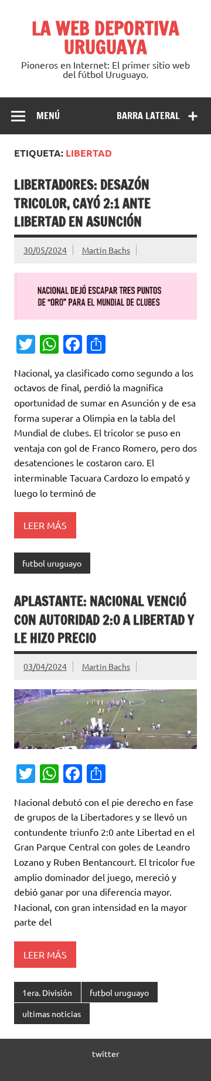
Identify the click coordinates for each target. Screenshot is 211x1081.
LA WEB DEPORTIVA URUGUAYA (105, 37)
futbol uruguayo (51, 563)
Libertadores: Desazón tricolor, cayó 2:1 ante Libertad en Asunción (82, 203)
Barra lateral (148, 115)
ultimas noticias (51, 1013)
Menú (48, 115)
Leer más (45, 525)
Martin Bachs (106, 250)
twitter (105, 1053)
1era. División (47, 992)
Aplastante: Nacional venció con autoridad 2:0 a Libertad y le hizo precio (104, 619)
